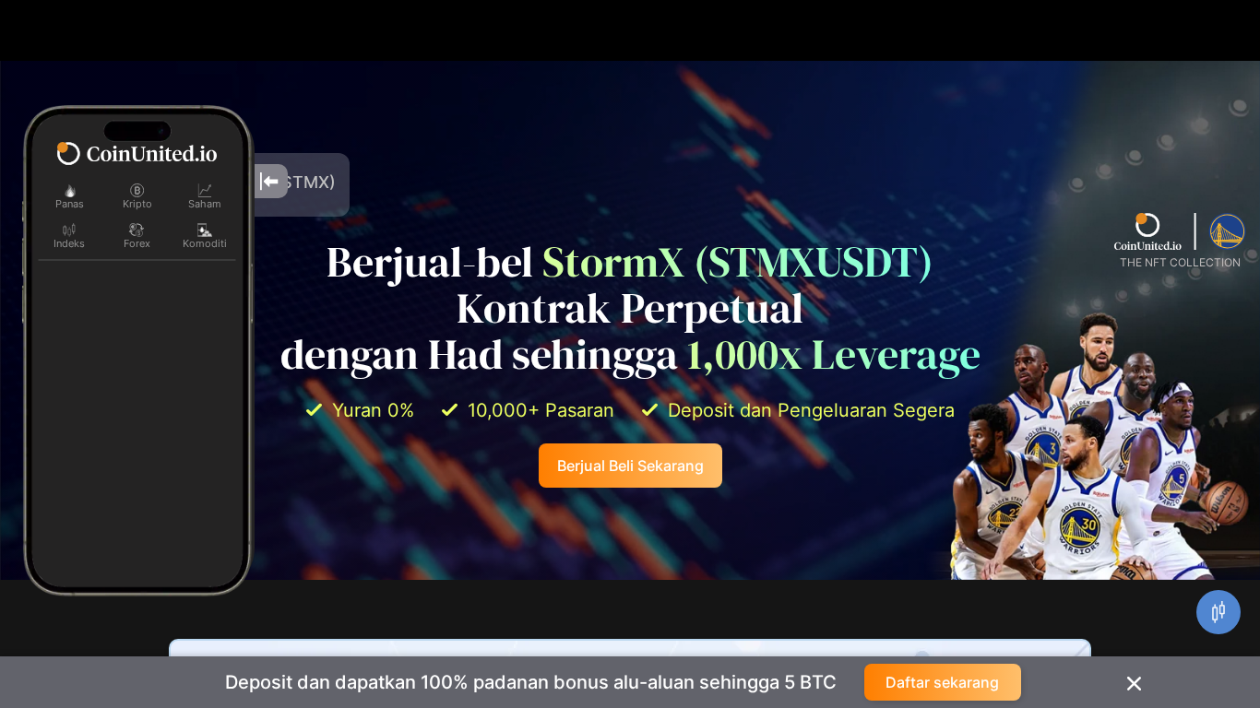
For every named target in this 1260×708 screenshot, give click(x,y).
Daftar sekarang (942, 682)
